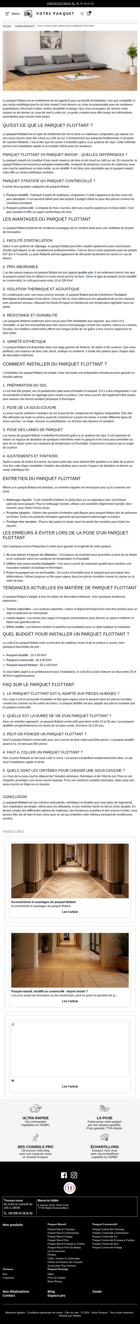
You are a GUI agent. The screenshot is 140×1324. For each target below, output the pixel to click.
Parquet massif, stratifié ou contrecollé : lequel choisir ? (49, 991)
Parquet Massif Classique (61, 1229)
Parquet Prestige (58, 1269)
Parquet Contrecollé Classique (108, 1229)
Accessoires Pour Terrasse (62, 1265)
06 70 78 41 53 (85, 3)
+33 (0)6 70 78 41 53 (20, 1213)
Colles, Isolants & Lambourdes (64, 1258)
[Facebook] (65, 1175)
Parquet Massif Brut (58, 1240)
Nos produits (13, 1225)
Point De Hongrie (56, 1277)
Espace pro (56, 1295)
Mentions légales (15, 1312)
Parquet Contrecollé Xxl (104, 1236)
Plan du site (71, 1312)
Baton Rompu (55, 1281)
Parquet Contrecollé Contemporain (110, 1233)
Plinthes (52, 1254)
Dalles (51, 1274)
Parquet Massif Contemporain (63, 1233)
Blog (51, 1291)
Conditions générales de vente (45, 1312)
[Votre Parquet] (49, 13)
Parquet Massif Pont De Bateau (64, 1247)
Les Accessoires (56, 1251)
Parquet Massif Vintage (60, 1236)
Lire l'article (70, 911)
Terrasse (8, 1269)
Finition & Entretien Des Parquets (65, 1262)
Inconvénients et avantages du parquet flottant (43, 902)
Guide (97, 1291)
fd (12, 1080)
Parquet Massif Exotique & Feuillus (66, 1244)
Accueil (7, 26)
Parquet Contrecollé (104, 1224)
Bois (5, 1274)
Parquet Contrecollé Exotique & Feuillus (113, 1240)
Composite (8, 1277)
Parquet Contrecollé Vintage (107, 1247)
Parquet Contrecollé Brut (105, 1244)
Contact (9, 1295)
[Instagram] (74, 1175)
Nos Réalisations (16, 1291)
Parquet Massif (57, 1224)
